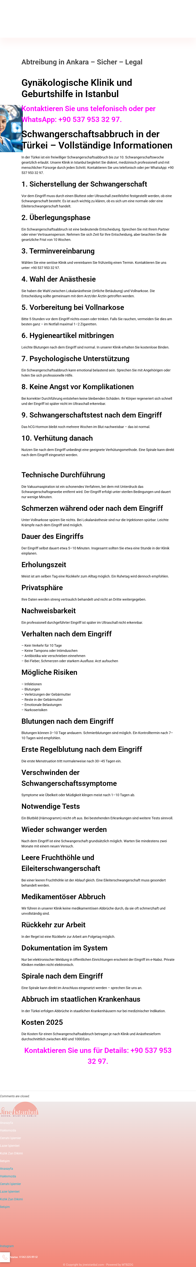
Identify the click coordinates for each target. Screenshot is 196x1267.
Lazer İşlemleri (10, 1146)
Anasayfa (6, 1123)
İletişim (5, 1161)
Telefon (14, 23)
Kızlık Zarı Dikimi (11, 1153)
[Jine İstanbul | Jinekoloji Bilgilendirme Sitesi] (19, 9)
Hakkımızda (8, 1130)
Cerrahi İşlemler (10, 1138)
